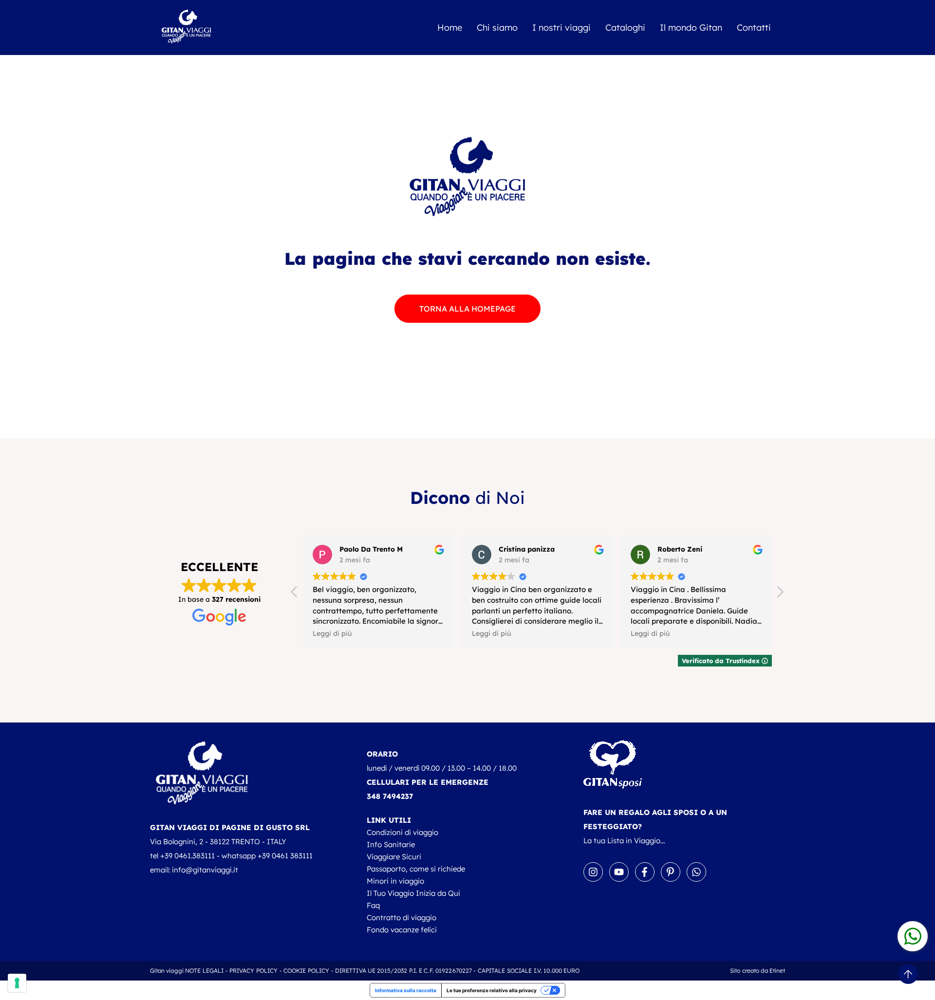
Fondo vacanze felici (402, 929)
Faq (373, 905)
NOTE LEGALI (204, 970)
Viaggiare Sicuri (394, 856)
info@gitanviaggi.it (205, 869)
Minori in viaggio (395, 881)
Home (449, 27)
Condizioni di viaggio (402, 832)
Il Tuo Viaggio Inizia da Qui (413, 893)
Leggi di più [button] (331, 633)
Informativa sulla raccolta (405, 990)
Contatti (754, 27)
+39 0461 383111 (285, 855)
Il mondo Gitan (691, 27)
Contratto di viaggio (401, 917)
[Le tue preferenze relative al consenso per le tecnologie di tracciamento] (17, 983)
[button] (780, 594)
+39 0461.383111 (187, 855)
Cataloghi (625, 27)
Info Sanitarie (391, 844)
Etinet (777, 970)
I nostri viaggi (561, 27)
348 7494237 (390, 796)
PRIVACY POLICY (253, 970)
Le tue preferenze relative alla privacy (492, 990)
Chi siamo (497, 27)
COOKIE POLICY (306, 970)
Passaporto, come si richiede (416, 868)
